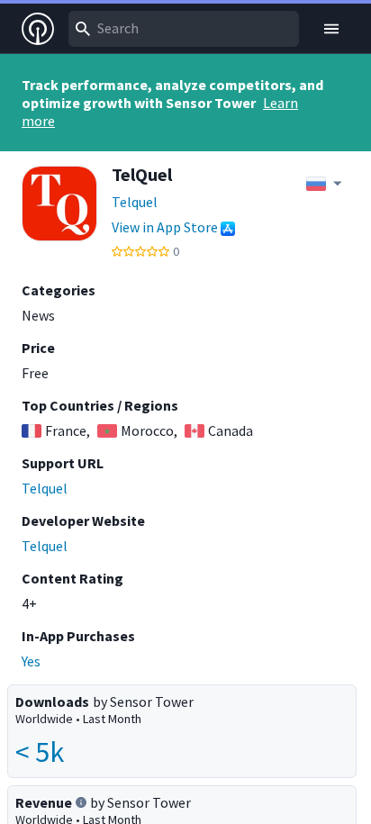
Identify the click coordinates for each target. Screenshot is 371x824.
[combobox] (183, 29)
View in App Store (165, 227)
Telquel (135, 202)
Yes (31, 661)
